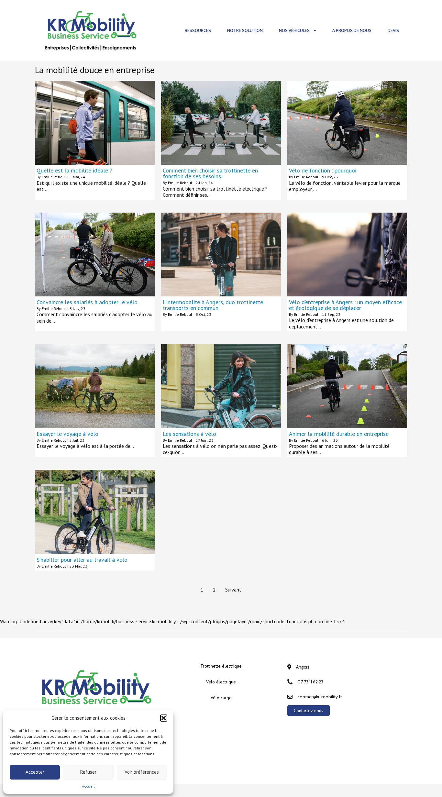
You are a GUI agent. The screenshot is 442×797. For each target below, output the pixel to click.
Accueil (88, 786)
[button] (163, 718)
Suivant (233, 589)
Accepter (35, 772)
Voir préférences (142, 772)
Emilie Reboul (54, 176)
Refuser (88, 772)
